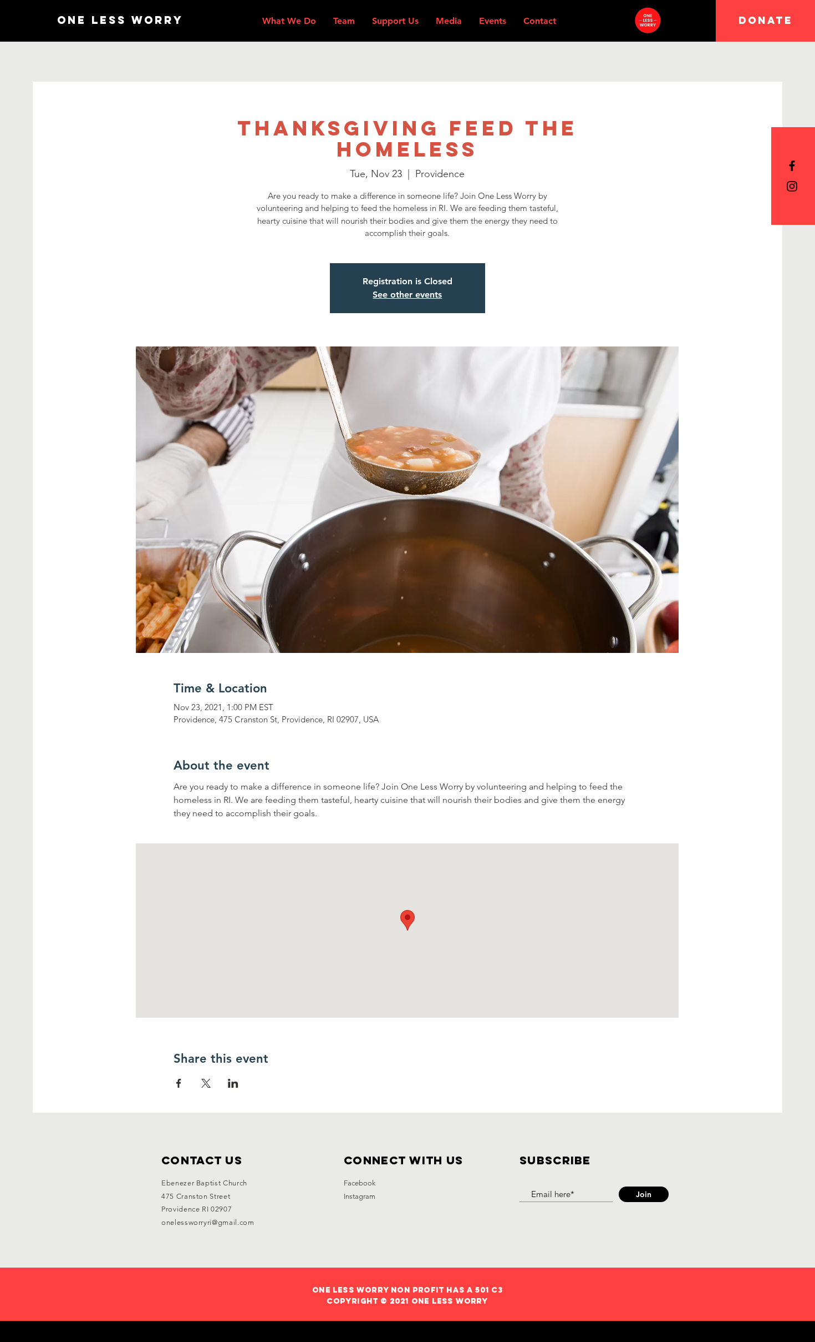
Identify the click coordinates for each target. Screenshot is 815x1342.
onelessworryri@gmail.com (207, 1222)
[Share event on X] (206, 1083)
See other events (407, 294)
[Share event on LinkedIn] (233, 1083)
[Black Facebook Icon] (792, 166)
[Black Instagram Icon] (792, 186)
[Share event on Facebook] (179, 1083)
